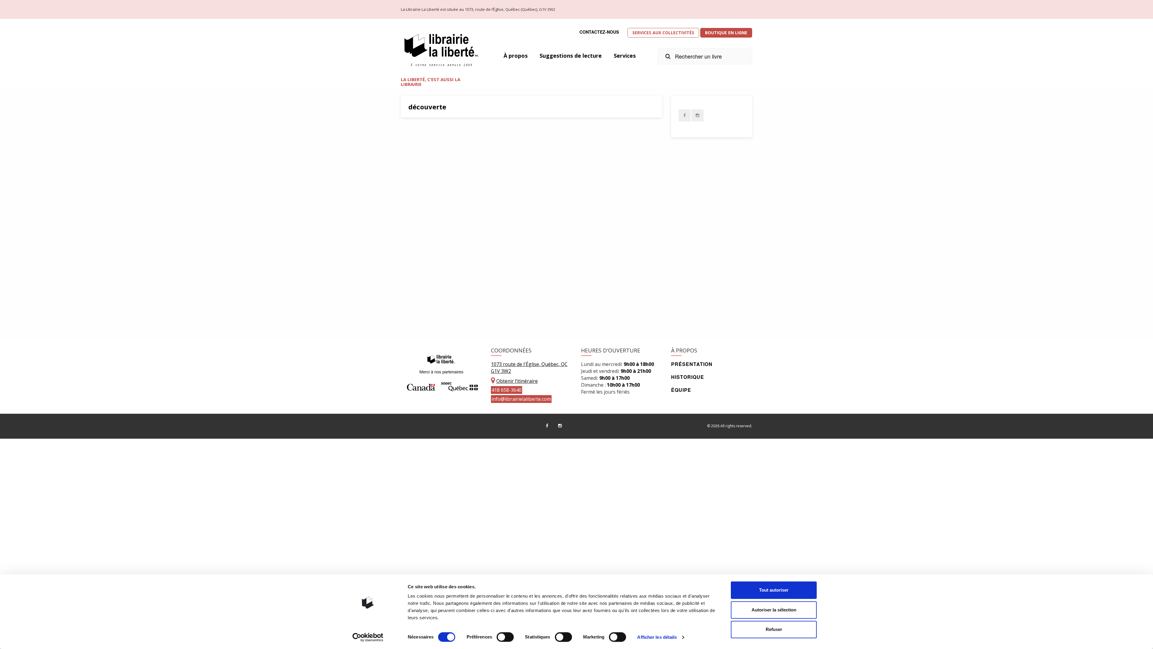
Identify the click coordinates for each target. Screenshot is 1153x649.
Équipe (681, 389)
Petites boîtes (431, 283)
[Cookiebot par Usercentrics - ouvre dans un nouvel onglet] (368, 637)
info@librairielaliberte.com (521, 399)
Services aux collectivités (663, 32)
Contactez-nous (599, 32)
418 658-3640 (507, 390)
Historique (687, 376)
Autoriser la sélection (774, 609)
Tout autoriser (773, 590)
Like (464, 310)
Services (625, 55)
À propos (516, 55)
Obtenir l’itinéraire (517, 381)
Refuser (774, 629)
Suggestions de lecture (571, 55)
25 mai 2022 (424, 310)
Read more (559, 297)
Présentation (692, 364)
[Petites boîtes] (531, 198)
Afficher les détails (657, 637)
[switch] (505, 637)
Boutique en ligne (726, 32)
